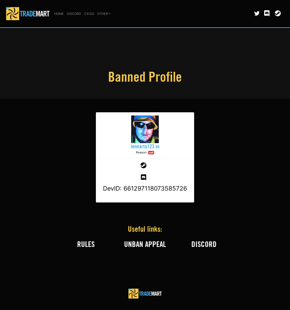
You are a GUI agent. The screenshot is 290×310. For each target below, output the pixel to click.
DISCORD (74, 14)
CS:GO (89, 14)
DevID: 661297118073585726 (145, 188)
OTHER (102, 14)
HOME (59, 14)
